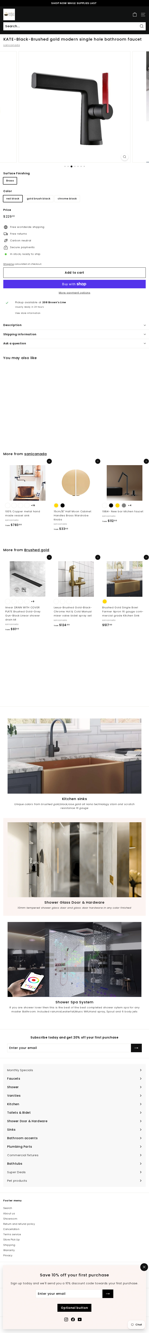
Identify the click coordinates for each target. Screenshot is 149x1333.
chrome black (67, 198)
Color (7, 191)
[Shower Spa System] (74, 959)
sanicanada (11, 45)
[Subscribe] (107, 1294)
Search (7, 1208)
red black (12, 198)
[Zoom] (124, 156)
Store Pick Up (11, 1239)
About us (9, 1213)
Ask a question (14, 343)
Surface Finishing (16, 173)
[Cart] (134, 14)
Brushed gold (36, 549)
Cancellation (11, 1229)
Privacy (8, 1255)
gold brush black (38, 198)
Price (7, 210)
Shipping (8, 264)
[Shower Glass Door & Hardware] (74, 859)
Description (12, 325)
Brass (10, 180)
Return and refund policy (19, 1224)
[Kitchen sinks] (74, 755)
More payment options (74, 293)
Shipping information (19, 334)
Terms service (12, 1234)
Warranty (9, 1250)
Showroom (10, 1218)
